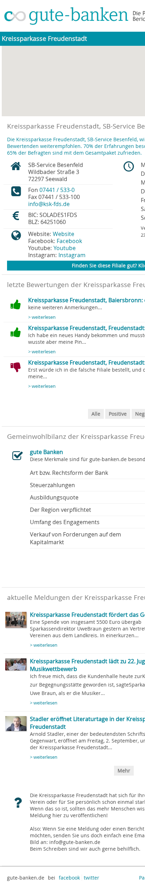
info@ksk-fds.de (49, 204)
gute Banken (46, 452)
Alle (96, 413)
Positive (118, 413)
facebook (69, 877)
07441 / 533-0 (57, 190)
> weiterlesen (42, 317)
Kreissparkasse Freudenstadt (44, 39)
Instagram (72, 255)
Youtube (64, 248)
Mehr (124, 770)
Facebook (69, 241)
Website (63, 234)
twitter (91, 877)
